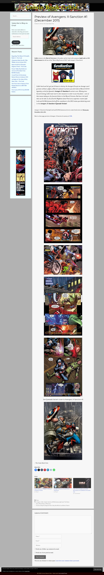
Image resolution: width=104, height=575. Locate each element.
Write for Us (54, 1)
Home (13, 1)
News (37, 500)
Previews (37, 1)
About (62, 1)
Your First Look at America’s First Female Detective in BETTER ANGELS (20, 85)
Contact (69, 1)
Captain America (47, 502)
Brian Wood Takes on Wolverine (43, 503)
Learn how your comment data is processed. (67, 561)
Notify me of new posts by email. (44, 552)
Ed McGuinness (55, 502)
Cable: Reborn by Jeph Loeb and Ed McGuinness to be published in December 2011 (82, 490)
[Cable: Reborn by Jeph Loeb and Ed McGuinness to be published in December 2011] (82, 483)
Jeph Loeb (61, 502)
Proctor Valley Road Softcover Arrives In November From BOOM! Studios (19, 71)
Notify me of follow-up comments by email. (47, 549)
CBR (70, 116)
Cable (42, 502)
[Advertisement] (23, 121)
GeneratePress (62, 573)
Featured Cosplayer (26, 1)
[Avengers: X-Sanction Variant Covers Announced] (63, 483)
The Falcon (66, 502)
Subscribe (16, 42)
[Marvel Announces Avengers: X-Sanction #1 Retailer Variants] (43, 483)
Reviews (45, 1)
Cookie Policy (27, 571)
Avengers (38, 502)
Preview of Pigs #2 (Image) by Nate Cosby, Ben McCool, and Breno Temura (52, 505)
